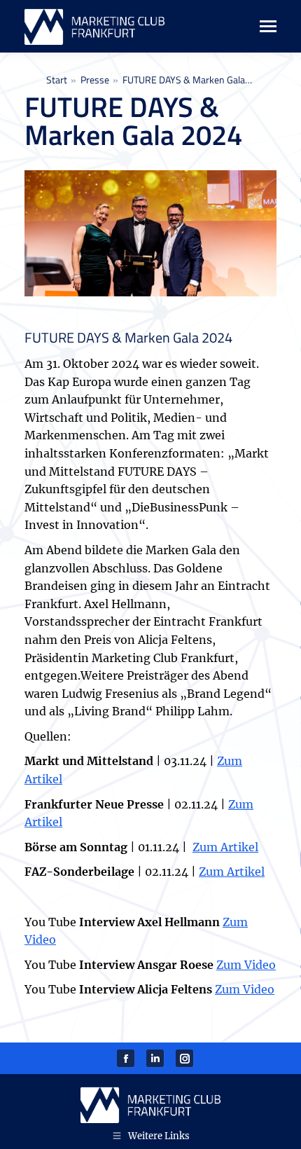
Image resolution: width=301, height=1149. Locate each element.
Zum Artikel (225, 847)
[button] (25, 1124)
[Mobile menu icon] (260, 26)
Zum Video (246, 965)
